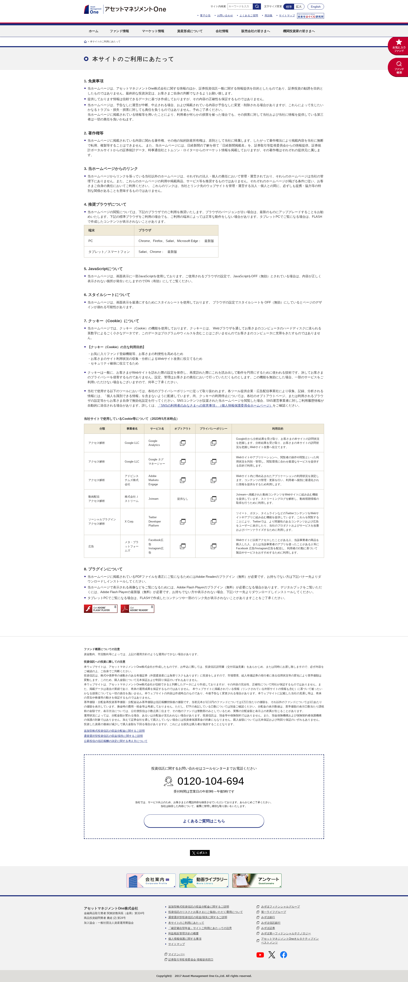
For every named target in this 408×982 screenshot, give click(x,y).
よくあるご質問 (248, 15)
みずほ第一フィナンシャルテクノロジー (286, 933)
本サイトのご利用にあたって (186, 922)
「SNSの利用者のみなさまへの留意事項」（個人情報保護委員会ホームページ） (215, 405)
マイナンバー (176, 954)
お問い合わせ (225, 15)
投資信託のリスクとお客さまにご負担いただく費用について (205, 912)
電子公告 (205, 15)
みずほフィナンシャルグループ (280, 906)
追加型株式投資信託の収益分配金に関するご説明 (114, 730)
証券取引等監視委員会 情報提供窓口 (190, 959)
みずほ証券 (268, 928)
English (316, 6)
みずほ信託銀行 (270, 922)
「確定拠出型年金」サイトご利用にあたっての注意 (200, 928)
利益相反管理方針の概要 (183, 933)
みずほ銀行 (268, 917)
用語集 (269, 15)
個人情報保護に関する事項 (184, 938)
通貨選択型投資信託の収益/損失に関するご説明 (113, 735)
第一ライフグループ (273, 912)
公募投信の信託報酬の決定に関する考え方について (115, 741)
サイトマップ (287, 15)
